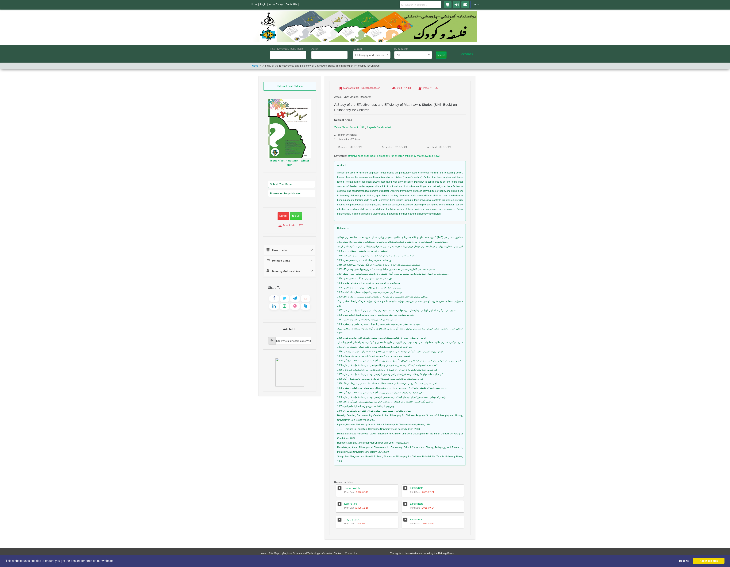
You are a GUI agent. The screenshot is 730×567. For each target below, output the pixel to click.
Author (315, 48)
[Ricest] (447, 4)
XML (297, 216)
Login (263, 4)
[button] (114, 561)
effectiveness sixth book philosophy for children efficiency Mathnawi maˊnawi (394, 155)
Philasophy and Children (290, 86)
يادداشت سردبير (352, 488)
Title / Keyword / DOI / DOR (286, 48)
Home (255, 65)
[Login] (456, 4)
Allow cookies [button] (709, 560)
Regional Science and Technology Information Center (312, 553)
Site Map (274, 553)
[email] (465, 4)
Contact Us (351, 553)
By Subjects (401, 48)
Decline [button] (684, 560)
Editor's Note (416, 488)
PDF (285, 216)
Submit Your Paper (281, 184)
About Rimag (276, 4)
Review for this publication (285, 193)
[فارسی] (476, 4)
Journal (357, 48)
